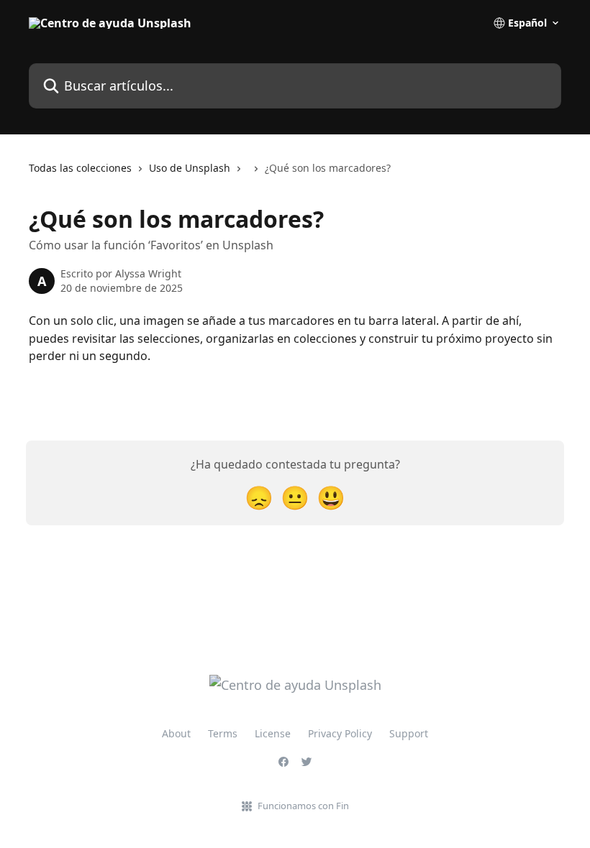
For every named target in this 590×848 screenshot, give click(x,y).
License (273, 733)
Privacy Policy (340, 733)
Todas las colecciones (80, 168)
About (176, 733)
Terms (222, 733)
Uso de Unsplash (189, 168)
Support (408, 733)
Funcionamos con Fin (303, 805)
